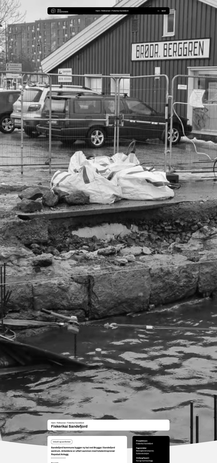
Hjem (98, 11)
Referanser (105, 11)
